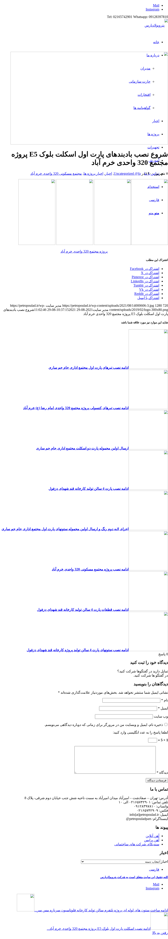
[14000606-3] (89, 143)
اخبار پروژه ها (93, 173)
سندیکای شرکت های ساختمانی (136, 844)
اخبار (108, 173)
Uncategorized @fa (127, 173)
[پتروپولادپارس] (156, 25)
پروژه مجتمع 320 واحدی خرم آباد (84, 251)
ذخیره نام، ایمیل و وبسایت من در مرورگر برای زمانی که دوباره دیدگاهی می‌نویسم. (103, 725)
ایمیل (163, 708)
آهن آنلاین (152, 836)
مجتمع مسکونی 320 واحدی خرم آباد (56, 173)
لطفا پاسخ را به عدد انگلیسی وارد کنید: (140, 732)
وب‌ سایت (161, 716)
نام (164, 700)
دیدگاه (162, 772)
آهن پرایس (151, 840)
